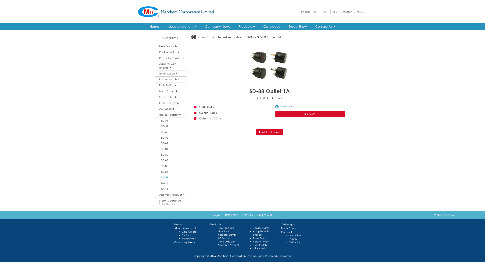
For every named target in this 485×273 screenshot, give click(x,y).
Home (154, 26)
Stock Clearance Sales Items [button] (170, 202)
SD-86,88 (309, 114)
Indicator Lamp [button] (169, 103)
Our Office (295, 235)
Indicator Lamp (226, 234)
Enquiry (293, 239)
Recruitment (189, 238)
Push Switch (260, 245)
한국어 (360, 11)
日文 (335, 11)
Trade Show (298, 26)
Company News (217, 26)
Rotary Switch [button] (168, 79)
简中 (326, 11)
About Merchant (181, 26)
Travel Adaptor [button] (169, 114)
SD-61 (164, 143)
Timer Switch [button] (167, 73)
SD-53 (164, 132)
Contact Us (324, 26)
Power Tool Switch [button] (171, 58)
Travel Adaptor (229, 37)
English (305, 11)
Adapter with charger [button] (167, 65)
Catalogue (271, 26)
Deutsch (347, 11)
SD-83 (164, 160)
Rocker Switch (261, 228)
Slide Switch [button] (167, 97)
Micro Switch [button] (167, 91)
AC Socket (223, 238)
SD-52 (164, 126)
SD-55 (164, 137)
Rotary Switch (261, 241)
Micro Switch (260, 248)
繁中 (316, 11)
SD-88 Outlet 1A (269, 37)
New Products (168, 46)
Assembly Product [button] (171, 194)
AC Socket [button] (166, 109)
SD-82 (164, 154)
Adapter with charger (261, 233)
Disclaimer (285, 256)
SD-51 (164, 120)
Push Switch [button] (167, 85)
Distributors (295, 242)
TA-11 (164, 183)
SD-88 (164, 177)
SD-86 (164, 171)
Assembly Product (228, 245)
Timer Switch (260, 238)
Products (246, 26)
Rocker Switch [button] (168, 52)
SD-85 (164, 166)
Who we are (189, 231)
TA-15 (164, 189)
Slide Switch (224, 231)
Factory (186, 235)
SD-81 (164, 149)
